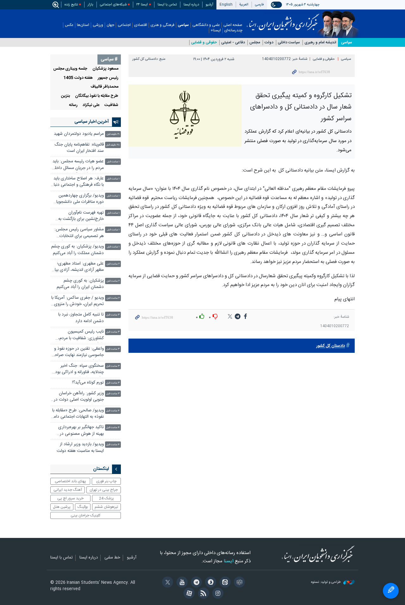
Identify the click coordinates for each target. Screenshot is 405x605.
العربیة (243, 5)
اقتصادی (140, 25)
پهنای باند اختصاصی (70, 481)
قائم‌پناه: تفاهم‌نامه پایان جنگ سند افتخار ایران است (79, 147)
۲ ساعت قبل (113, 264)
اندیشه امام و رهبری (320, 42)
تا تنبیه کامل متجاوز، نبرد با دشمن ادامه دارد (81, 317)
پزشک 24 (106, 498)
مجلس (254, 42)
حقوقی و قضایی (204, 42)
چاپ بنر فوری (106, 481)
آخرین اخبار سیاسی (91, 122)
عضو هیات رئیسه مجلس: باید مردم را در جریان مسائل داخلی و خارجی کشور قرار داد (77, 165)
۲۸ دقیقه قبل (113, 145)
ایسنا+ (216, 30)
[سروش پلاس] (209, 583)
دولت (269, 42)
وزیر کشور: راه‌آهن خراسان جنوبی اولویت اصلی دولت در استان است (79, 397)
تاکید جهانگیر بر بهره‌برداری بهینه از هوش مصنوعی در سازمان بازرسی (81, 431)
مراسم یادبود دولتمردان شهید (79, 134)
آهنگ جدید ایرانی (67, 490)
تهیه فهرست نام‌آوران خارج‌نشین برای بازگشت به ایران (81, 216)
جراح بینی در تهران (104, 490)
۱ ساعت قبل (113, 162)
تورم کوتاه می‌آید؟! (88, 382)
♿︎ (391, 591)
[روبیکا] (238, 583)
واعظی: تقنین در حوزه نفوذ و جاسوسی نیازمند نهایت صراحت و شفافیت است (77, 353)
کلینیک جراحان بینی (85, 515)
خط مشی (112, 558)
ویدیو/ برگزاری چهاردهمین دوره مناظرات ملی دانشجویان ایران (78, 199)
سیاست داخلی (289, 42)
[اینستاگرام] (216, 594)
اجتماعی (124, 25)
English (226, 5)
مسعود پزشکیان (105, 68)
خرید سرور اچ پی (70, 498)
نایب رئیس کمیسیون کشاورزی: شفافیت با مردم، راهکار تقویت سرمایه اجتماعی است (78, 335)
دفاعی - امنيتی (233, 42)
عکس (69, 25)
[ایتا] (223, 583)
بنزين (65, 96)
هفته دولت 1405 (78, 78)
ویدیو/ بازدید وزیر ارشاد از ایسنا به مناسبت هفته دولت (80, 447)
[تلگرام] (195, 583)
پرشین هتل (62, 507)
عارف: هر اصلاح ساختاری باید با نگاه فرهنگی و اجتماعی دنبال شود (77, 182)
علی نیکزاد (91, 105)
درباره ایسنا (191, 5)
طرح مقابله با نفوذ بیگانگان (96, 96)
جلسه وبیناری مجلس (70, 68)
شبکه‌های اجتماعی (113, 5)
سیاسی (183, 25)
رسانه (73, 105)
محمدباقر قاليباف (104, 87)
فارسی (259, 5)
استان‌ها (83, 25)
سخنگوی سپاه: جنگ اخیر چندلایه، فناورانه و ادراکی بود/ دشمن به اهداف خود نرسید (78, 370)
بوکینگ (83, 507)
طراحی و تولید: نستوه (326, 582)
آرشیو (209, 5)
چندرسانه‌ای (233, 30)
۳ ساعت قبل (113, 315)
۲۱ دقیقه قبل (113, 134)
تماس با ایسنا (167, 5)
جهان (110, 25)
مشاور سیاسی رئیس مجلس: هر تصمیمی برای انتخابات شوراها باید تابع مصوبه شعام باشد (79, 233)
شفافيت (111, 105)
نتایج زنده (71, 5)
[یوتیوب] (180, 583)
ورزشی (98, 25)
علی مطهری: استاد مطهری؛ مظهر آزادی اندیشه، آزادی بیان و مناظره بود (78, 267)
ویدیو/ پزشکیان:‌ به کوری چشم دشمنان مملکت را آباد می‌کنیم (77, 249)
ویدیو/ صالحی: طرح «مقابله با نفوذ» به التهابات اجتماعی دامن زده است (77, 414)
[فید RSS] (202, 594)
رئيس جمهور (108, 78)
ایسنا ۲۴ (142, 5)
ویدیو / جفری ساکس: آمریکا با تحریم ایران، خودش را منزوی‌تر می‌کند (77, 302)
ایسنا (283, 19)
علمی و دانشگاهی (206, 25)
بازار (90, 5)
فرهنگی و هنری (162, 25)
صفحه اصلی (232, 25)
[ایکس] (166, 583)
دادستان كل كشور (330, 346)
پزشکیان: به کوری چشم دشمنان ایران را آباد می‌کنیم (80, 284)
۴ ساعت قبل (113, 411)
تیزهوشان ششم (106, 507)
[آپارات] (188, 594)
